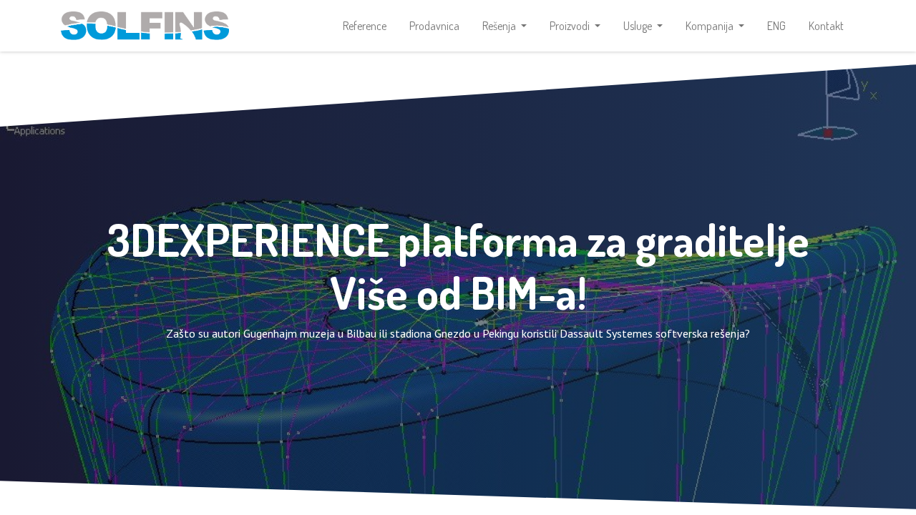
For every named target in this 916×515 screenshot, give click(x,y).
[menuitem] (364, 25)
